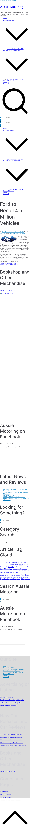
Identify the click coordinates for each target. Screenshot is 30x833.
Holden (11, 567)
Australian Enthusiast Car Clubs (15, 49)
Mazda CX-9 (24, 569)
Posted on (17, 232)
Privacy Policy (4, 791)
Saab (5, 575)
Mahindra (15, 569)
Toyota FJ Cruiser (12, 577)
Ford (20, 565)
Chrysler (2, 564)
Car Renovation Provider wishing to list (10, 702)
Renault (2, 575)
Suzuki (11, 575)
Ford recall (12, 233)
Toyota (23, 575)
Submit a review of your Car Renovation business (13, 745)
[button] (16, 47)
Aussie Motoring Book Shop (7, 290)
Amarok (1, 562)
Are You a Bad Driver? (9, 495)
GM (7, 566)
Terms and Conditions (6, 794)
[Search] (0, 117)
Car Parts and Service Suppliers (11, 160)
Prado (29, 572)
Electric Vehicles (14, 564)
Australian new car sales (13, 562)
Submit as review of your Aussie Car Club (11, 740)
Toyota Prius (11, 579)
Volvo (22, 579)
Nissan (15, 572)
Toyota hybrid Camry (22, 577)
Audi (4, 562)
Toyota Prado (3, 579)
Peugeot (25, 572)
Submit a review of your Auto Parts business (11, 743)
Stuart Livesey (6, 232)
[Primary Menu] (0, 121)
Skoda (7, 575)
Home (5, 18)
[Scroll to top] (15, 832)
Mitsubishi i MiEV (22, 571)
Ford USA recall (20, 233)
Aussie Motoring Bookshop (7, 771)
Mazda (19, 569)
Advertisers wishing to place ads (8, 705)
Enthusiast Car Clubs (8, 130)
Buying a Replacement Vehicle (8, 263)
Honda (23, 566)
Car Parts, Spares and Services (15, 79)
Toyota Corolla (6, 577)
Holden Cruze (17, 566)
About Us (5, 82)
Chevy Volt (27, 562)
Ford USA (2, 233)
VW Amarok (27, 579)
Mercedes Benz (4, 571)
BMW (22, 562)
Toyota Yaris (17, 579)
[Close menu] (0, 126)
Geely (5, 566)
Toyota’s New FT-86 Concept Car (9, 264)
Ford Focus (24, 564)
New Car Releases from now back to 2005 (11, 734)
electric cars (7, 564)
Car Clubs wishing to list (6, 697)
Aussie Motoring (11, 7)
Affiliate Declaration (5, 797)
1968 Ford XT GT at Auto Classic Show (14, 497)
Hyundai (7, 569)
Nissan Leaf (20, 572)
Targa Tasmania (17, 575)
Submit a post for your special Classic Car (11, 737)
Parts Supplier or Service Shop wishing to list (12, 700)
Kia (11, 569)
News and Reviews (8, 80)
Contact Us (6, 83)
